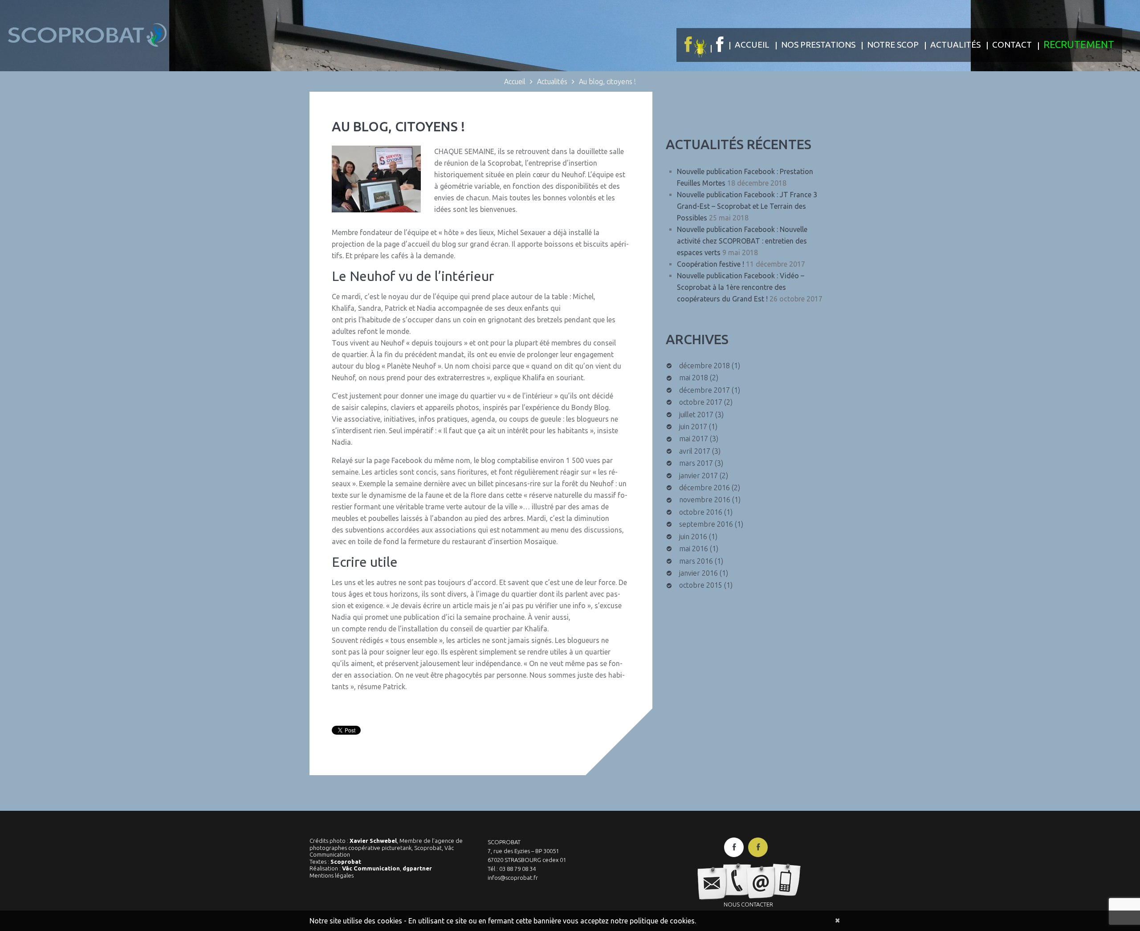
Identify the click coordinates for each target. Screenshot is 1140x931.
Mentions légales (331, 875)
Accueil (752, 44)
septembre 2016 (706, 524)
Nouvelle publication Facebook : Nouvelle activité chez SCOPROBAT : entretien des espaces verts (742, 240)
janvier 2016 (698, 573)
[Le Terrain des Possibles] (758, 847)
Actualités (955, 44)
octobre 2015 (700, 585)
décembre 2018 (704, 366)
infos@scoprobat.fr (513, 877)
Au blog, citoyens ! (398, 126)
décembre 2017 (704, 390)
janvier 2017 (698, 476)
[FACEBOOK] (719, 44)
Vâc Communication (371, 868)
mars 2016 (696, 561)
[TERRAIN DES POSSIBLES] (694, 45)
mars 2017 (696, 463)
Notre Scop (893, 44)
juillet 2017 (696, 415)
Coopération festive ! (710, 264)
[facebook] (734, 847)
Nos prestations (818, 44)
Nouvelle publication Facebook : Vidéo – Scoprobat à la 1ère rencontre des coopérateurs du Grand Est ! (740, 287)
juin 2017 (693, 427)
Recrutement (1078, 44)
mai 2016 (693, 549)
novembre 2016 (704, 500)
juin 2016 (693, 537)
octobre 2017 (700, 402)
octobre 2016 (700, 512)
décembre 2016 (704, 488)
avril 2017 (694, 451)
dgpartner (417, 868)
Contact (1012, 44)
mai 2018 (693, 378)
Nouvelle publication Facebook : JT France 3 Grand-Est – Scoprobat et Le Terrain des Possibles (747, 206)
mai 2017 (693, 439)
